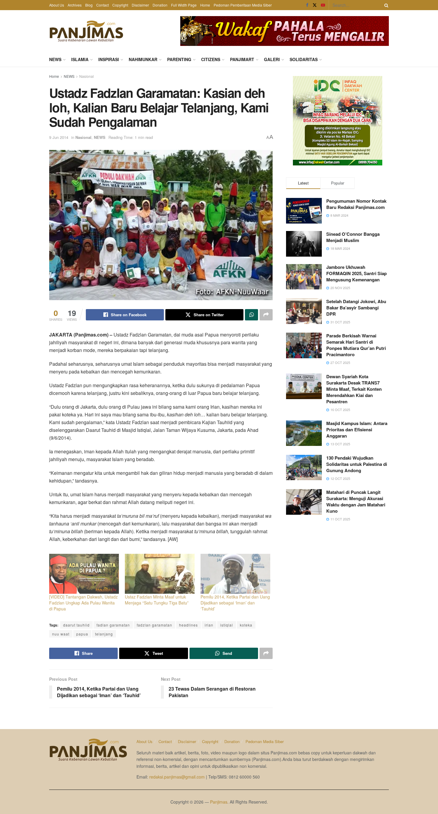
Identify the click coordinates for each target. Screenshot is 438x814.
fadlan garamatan (113, 624)
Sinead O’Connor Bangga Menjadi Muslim (353, 237)
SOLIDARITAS (304, 59)
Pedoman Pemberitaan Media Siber (243, 4)
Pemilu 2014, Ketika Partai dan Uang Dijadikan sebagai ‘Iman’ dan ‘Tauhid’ (235, 603)
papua (82, 633)
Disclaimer (140, 4)
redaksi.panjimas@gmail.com (177, 777)
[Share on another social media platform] (266, 314)
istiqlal (226, 624)
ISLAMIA (79, 59)
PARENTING (179, 59)
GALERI (272, 59)
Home (205, 4)
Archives (75, 4)
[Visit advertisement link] (284, 31)
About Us (56, 4)
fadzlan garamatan (154, 624)
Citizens (210, 59)
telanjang (104, 633)
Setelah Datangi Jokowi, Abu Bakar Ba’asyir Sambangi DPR (356, 307)
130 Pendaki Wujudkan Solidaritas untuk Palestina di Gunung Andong (356, 464)
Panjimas (218, 802)
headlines (188, 624)
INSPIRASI (108, 59)
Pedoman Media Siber (265, 741)
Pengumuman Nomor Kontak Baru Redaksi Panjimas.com (356, 204)
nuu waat (60, 633)
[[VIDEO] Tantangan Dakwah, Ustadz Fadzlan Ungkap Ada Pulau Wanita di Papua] (84, 574)
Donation (160, 4)
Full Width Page (184, 4)
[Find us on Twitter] (315, 5)
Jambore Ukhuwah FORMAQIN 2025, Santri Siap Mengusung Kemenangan (356, 273)
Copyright (120, 4)
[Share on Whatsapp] (251, 314)
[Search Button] (385, 5)
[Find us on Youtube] (323, 5)
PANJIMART (242, 59)
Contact (102, 4)
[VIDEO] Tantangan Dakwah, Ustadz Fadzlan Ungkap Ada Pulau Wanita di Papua (83, 603)
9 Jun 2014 (58, 137)
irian (209, 624)
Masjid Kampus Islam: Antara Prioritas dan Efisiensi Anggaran (356, 429)
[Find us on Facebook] (307, 5)
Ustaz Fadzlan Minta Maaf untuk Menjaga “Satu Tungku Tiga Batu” (157, 600)
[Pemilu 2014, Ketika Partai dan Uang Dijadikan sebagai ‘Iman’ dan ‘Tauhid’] (235, 574)
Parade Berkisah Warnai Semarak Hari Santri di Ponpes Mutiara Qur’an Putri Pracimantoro (356, 345)
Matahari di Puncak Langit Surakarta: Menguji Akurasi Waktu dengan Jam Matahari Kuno (355, 501)
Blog (89, 4)
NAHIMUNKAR (143, 59)
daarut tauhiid (76, 624)
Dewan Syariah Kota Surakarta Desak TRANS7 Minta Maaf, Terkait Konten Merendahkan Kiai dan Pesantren (354, 389)
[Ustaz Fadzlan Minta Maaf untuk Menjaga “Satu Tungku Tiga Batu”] (160, 574)
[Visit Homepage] (86, 31)
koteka (246, 624)
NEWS (55, 59)
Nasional (86, 76)
